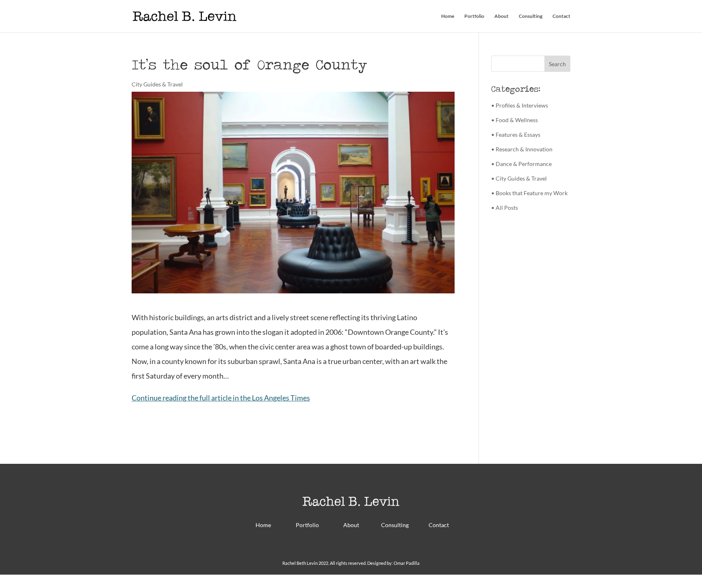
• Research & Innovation (521, 149)
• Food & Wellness (514, 119)
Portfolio (474, 16)
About (501, 16)
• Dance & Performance (521, 163)
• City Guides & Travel (519, 178)
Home (447, 16)
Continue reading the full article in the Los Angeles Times (221, 397)
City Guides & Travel (157, 84)
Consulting (530, 16)
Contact (561, 16)
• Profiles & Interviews (519, 105)
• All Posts (504, 207)
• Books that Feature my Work (529, 193)
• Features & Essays (515, 134)
